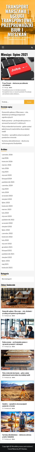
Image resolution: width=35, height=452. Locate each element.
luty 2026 (5, 168)
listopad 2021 (7, 250)
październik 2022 (8, 220)
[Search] (32, 47)
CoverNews (12, 449)
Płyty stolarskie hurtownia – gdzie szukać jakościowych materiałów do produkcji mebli (16, 128)
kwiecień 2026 (7, 161)
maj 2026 (5, 158)
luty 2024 (5, 192)
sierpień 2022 (7, 226)
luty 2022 (5, 240)
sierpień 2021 (7, 257)
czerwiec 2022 (7, 233)
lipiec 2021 (6, 261)
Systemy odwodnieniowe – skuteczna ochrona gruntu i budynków (15, 142)
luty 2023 (5, 213)
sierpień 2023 (7, 199)
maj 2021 (5, 264)
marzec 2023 (6, 209)
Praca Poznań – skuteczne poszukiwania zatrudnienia (15, 84)
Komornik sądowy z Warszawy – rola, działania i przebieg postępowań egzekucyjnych (15, 114)
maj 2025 (5, 172)
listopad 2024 (7, 179)
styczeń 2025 (7, 175)
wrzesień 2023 (7, 196)
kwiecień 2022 (7, 237)
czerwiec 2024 (7, 185)
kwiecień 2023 (7, 206)
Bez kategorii (5, 78)
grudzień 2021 (7, 247)
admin (10, 87)
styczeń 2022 (7, 244)
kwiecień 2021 (7, 268)
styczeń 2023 (7, 216)
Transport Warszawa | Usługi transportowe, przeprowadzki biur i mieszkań (17, 20)
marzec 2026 (6, 165)
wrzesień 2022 (7, 223)
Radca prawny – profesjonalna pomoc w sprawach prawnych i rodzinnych (16, 122)
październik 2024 (8, 182)
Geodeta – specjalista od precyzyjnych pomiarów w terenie (15, 136)
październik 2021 (8, 254)
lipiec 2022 (6, 230)
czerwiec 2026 (7, 155)
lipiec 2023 (6, 202)
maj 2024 (5, 189)
